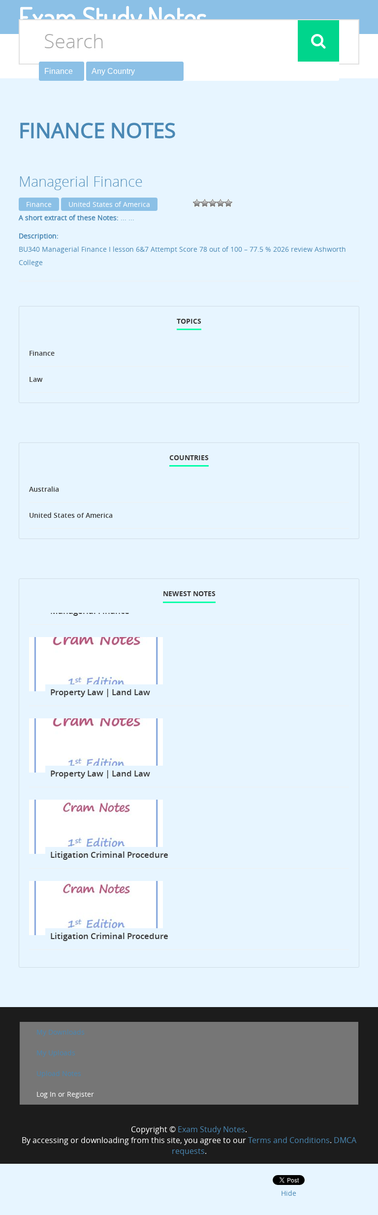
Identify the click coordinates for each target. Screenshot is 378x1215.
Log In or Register (65, 1094)
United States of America (109, 204)
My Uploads (55, 1052)
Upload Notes (58, 1073)
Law (35, 379)
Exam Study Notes (211, 1129)
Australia (44, 489)
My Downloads (60, 1032)
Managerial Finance (81, 181)
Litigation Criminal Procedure (109, 854)
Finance (39, 204)
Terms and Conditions (289, 1140)
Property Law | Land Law (100, 692)
